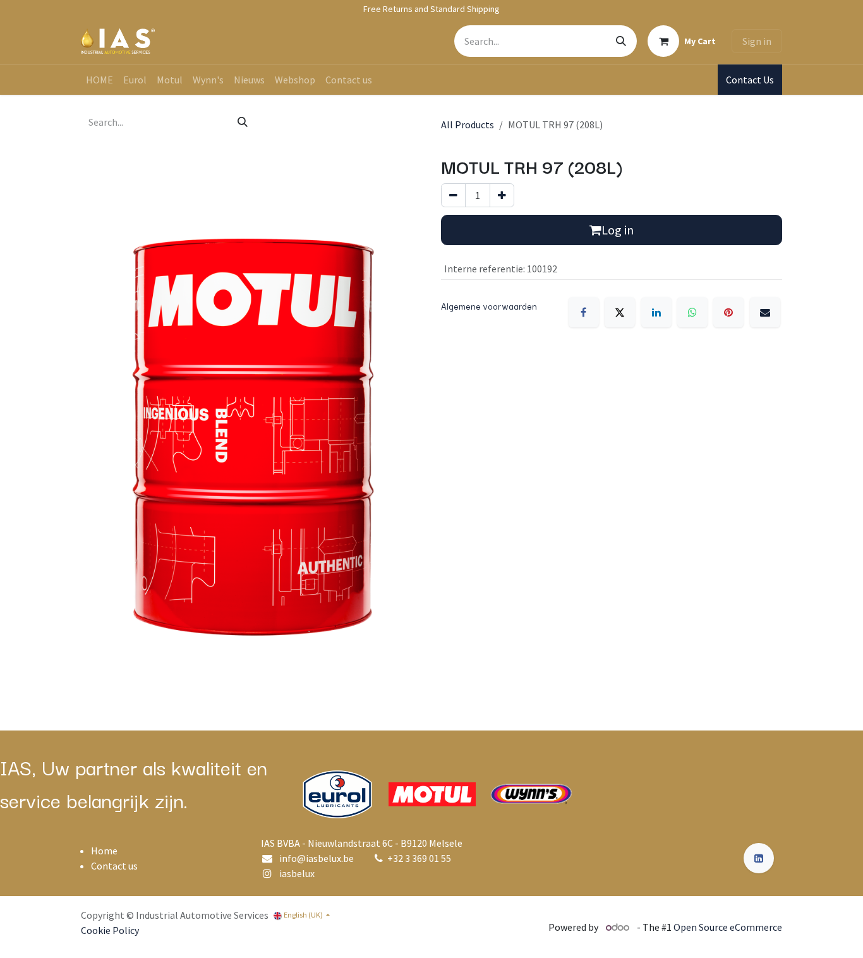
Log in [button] (617, 230)
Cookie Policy (110, 930)
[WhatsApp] (692, 312)
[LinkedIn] (656, 312)
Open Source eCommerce (727, 927)
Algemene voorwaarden (489, 306)
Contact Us (750, 79)
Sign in (756, 41)
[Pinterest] (728, 312)
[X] (620, 312)
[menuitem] (99, 79)
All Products (467, 124)
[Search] (621, 41)
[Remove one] (453, 195)
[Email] (765, 312)
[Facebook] (584, 312)
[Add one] (502, 195)
